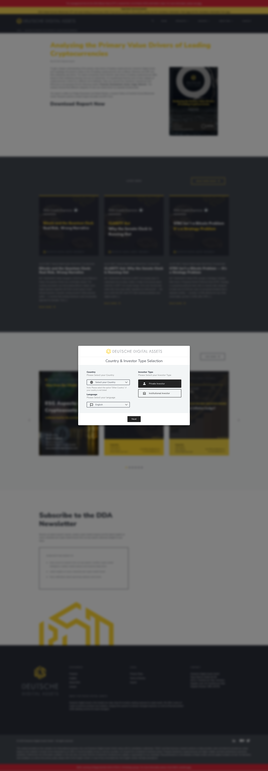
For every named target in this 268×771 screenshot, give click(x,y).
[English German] (108, 404)
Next (134, 419)
